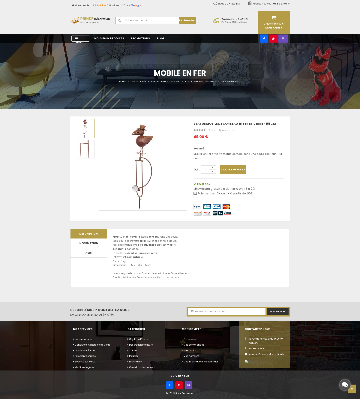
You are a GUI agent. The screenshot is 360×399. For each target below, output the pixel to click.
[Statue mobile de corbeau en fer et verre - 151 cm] (85, 128)
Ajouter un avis (227, 130)
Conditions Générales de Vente (92, 344)
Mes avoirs (190, 350)
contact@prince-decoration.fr (266, 354)
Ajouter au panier (233, 169)
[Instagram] (283, 38)
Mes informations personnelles (201, 361)
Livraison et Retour (85, 350)
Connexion (190, 339)
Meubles (134, 356)
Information (88, 243)
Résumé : (200, 148)
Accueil (122, 81)
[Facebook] (264, 38)
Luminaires (135, 361)
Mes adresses (191, 356)
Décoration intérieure (141, 344)
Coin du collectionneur (142, 367)
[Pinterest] (273, 38)
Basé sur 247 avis (116, 5)
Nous (229, 3)
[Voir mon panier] (274, 18)
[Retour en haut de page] (352, 390)
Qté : (197, 169)
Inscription (277, 311)
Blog (160, 38)
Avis (89, 253)
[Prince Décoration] (90, 20)
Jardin (135, 81)
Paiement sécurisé (85, 356)
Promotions (140, 38)
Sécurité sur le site (85, 361)
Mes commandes (194, 344)
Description (88, 234)
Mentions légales (84, 367)
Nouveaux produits (109, 38)
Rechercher (187, 20)
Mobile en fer (177, 81)
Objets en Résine (138, 339)
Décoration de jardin (154, 81)
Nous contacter (83, 339)
